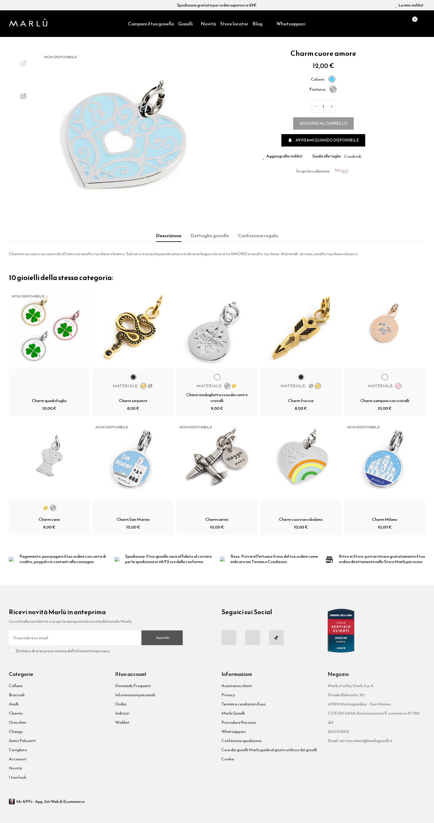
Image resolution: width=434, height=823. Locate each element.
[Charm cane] (49, 459)
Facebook (366, 156)
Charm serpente (133, 401)
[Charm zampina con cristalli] (384, 328)
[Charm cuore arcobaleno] (300, 459)
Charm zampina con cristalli (384, 401)
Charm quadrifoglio (49, 401)
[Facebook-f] (228, 637)
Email (373, 156)
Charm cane (49, 519)
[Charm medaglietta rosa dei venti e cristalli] (217, 328)
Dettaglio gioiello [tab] (209, 235)
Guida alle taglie (326, 156)
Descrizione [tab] (169, 235)
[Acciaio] (333, 89)
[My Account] (422, 23)
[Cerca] (401, 23)
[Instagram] (252, 637)
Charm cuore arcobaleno (301, 519)
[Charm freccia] (300, 328)
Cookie (227, 759)
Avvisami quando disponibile (323, 140)
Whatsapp (380, 156)
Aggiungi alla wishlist (284, 156)
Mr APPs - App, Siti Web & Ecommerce (50, 801)
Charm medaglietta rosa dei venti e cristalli (217, 398)
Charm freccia (301, 401)
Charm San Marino (133, 519)
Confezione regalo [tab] (258, 235)
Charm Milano (384, 519)
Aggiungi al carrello (323, 123)
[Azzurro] (332, 79)
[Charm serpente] (133, 328)
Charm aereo (217, 519)
